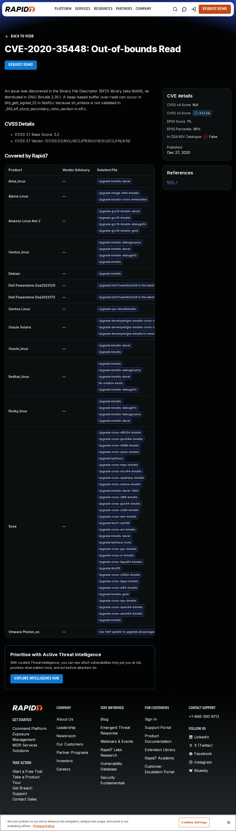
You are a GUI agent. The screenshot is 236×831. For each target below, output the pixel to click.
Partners (124, 9)
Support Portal (158, 727)
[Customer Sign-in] (193, 9)
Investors (64, 760)
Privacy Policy (43, 826)
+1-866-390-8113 (204, 716)
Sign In (151, 719)
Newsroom (66, 736)
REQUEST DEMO (21, 65)
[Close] (229, 822)
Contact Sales (24, 799)
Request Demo (215, 9)
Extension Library (160, 749)
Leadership (66, 727)
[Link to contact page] (184, 9)
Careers (63, 769)
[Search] (175, 9)
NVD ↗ (172, 182)
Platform (63, 9)
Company (143, 9)
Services (82, 9)
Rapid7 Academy (159, 758)
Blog (104, 719)
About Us (64, 719)
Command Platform (29, 728)
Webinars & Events (116, 741)
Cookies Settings (194, 822)
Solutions (20, 750)
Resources (103, 9)
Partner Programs (72, 752)
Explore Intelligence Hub (36, 678)
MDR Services (24, 745)
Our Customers (69, 744)
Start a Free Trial (27, 771)
